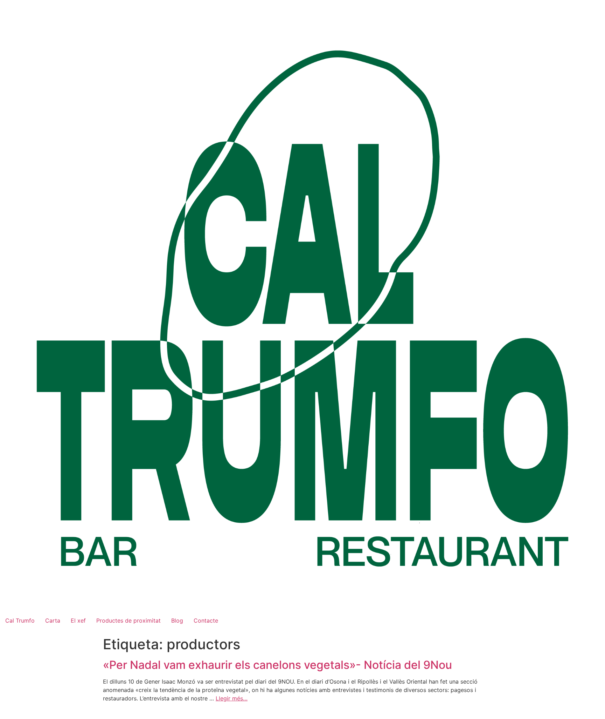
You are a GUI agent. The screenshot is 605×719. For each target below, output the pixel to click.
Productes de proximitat (128, 620)
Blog (177, 620)
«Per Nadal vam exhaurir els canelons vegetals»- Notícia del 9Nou (277, 665)
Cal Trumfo (20, 620)
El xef (78, 620)
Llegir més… (232, 698)
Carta (52, 620)
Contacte (206, 620)
